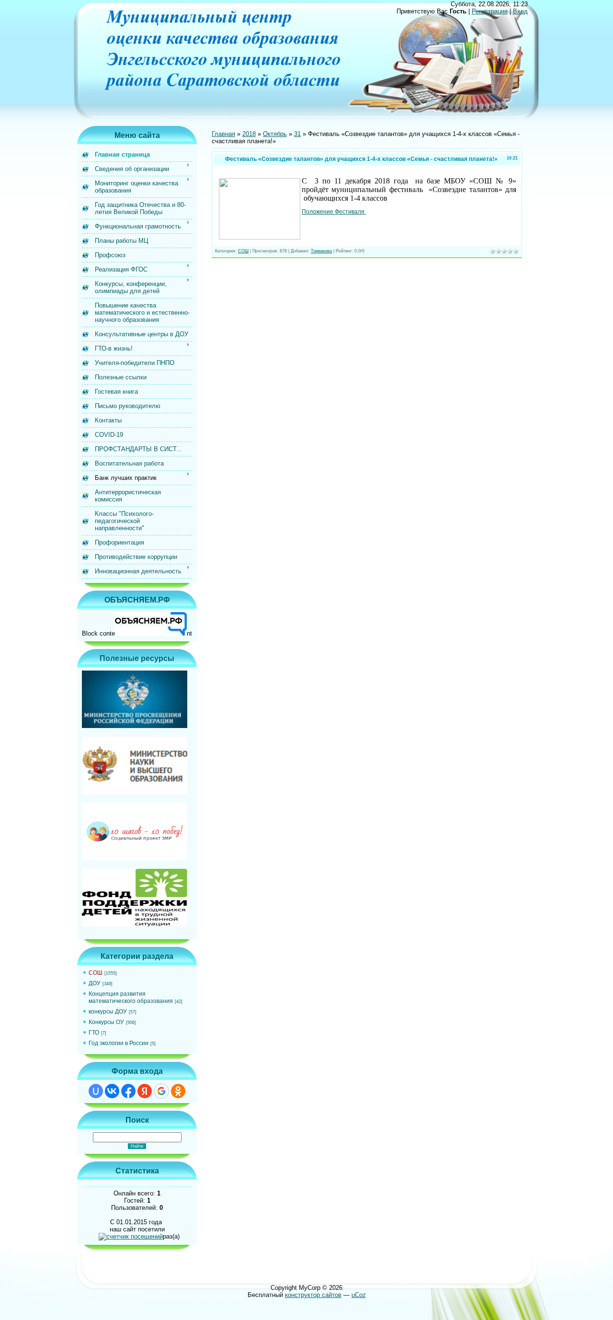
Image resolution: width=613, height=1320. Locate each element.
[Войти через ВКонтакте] (112, 1091)
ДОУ (95, 983)
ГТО (94, 1032)
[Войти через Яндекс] (144, 1091)
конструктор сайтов (313, 1294)
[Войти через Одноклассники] (178, 1091)
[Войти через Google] (161, 1091)
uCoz (359, 1294)
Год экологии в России (118, 1043)
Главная (223, 133)
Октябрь (275, 133)
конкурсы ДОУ (108, 1011)
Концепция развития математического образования (131, 997)
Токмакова (321, 251)
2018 (249, 133)
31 (297, 133)
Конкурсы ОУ (106, 1022)
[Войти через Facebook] (128, 1091)
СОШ (95, 972)
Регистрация (490, 11)
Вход (520, 11)
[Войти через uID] (96, 1091)
